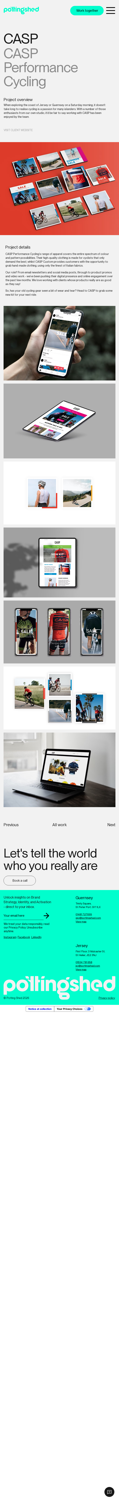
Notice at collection (40, 1008)
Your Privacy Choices (69, 1008)
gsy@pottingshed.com (88, 917)
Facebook (24, 937)
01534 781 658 (84, 962)
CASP (91, 290)
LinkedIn (36, 937)
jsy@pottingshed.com (88, 965)
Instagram (10, 937)
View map (81, 921)
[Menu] (110, 10)
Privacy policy (107, 998)
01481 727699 (84, 914)
